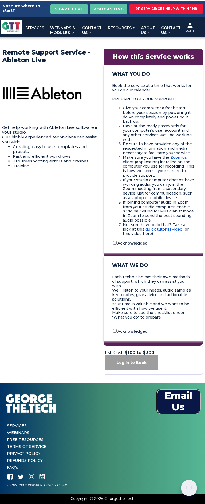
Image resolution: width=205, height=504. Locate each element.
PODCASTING (108, 9)
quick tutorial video (163, 229)
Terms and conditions (24, 485)
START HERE (69, 9)
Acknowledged (132, 243)
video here (141, 233)
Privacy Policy (55, 485)
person (190, 25)
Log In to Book (132, 362)
